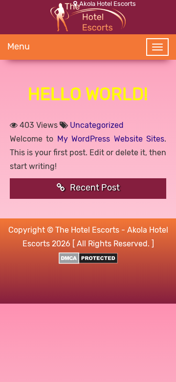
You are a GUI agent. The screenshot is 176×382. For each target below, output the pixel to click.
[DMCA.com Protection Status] (88, 257)
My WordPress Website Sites (110, 138)
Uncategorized (97, 125)
